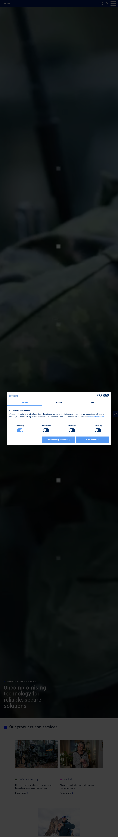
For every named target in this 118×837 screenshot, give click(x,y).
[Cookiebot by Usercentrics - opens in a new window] (99, 395)
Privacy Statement (96, 417)
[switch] (46, 430)
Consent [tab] (24, 402)
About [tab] (93, 402)
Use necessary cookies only (58, 440)
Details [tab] (59, 402)
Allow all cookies (92, 440)
